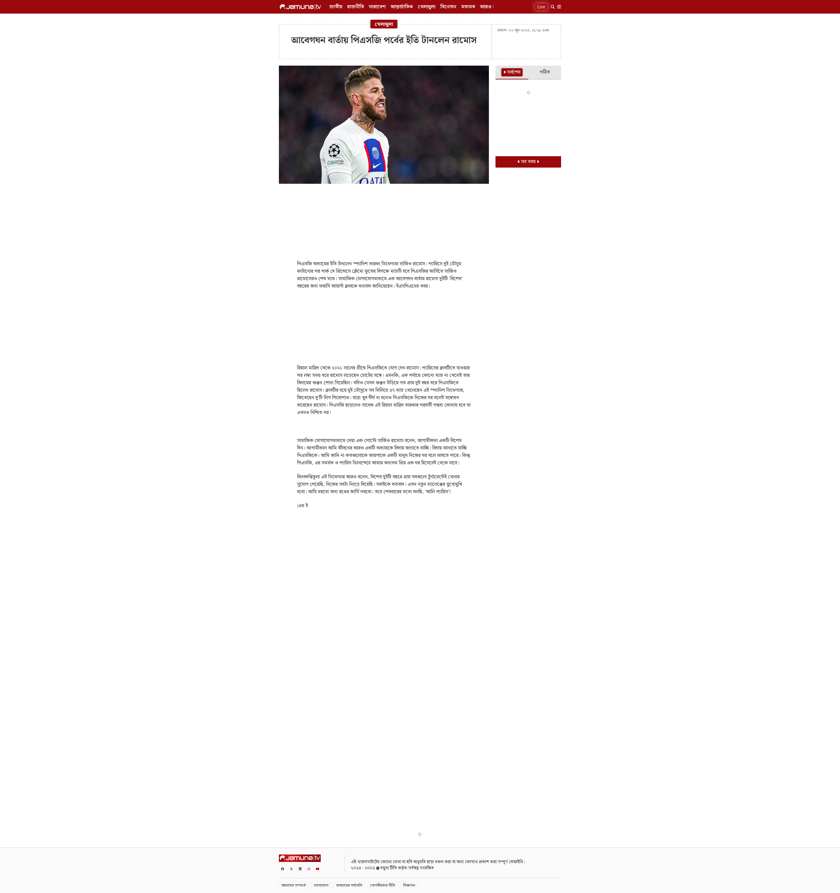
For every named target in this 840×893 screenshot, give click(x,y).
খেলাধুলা (427, 7)
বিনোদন (448, 7)
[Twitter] (291, 868)
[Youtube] (317, 868)
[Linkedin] (300, 868)
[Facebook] (282, 868)
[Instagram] (309, 868)
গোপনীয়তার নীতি (382, 885)
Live (541, 7)
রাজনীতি (355, 7)
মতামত (468, 7)
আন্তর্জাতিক (401, 7)
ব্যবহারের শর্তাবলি (349, 885)
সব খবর (528, 162)
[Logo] (300, 7)
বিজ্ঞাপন (409, 885)
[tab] (511, 73)
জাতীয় (335, 7)
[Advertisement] (384, 218)
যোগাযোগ (321, 885)
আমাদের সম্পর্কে (293, 885)
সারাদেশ (377, 7)
